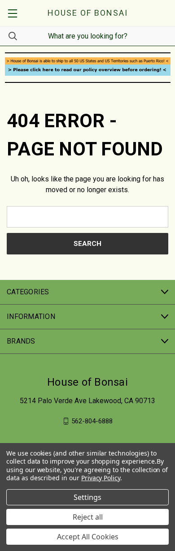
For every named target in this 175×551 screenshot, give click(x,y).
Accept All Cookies (87, 537)
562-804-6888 (92, 421)
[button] (88, 61)
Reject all (88, 517)
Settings (87, 497)
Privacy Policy (100, 478)
